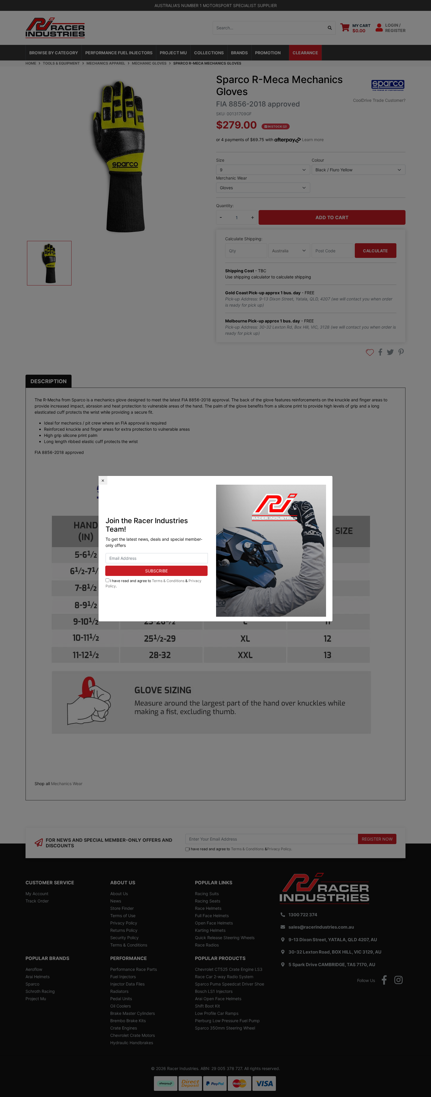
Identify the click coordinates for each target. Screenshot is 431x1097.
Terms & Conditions (168, 581)
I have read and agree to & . (153, 583)
